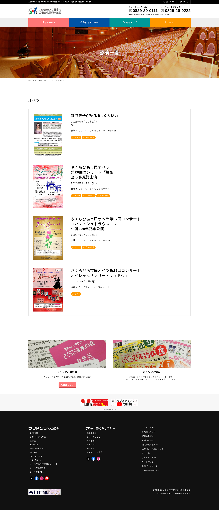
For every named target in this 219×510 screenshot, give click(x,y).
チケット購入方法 (38, 437)
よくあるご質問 (169, 2)
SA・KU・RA (36, 456)
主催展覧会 (92, 433)
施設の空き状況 (37, 448)
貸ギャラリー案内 (95, 452)
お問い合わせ (184, 2)
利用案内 (34, 445)
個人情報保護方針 (150, 445)
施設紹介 (34, 452)
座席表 (33, 441)
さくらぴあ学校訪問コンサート (44, 464)
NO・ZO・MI (36, 460)
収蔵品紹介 (92, 445)
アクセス (171, 22)
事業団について (149, 432)
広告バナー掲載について (153, 449)
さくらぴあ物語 (151, 371)
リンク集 (146, 453)
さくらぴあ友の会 (67, 371)
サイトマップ (148, 462)
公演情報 (34, 433)
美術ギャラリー (90, 22)
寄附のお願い (148, 436)
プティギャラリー (95, 437)
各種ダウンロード (150, 466)
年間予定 (91, 441)
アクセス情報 (148, 427)
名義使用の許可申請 (151, 470)
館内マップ (131, 22)
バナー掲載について (109, 409)
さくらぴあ (50, 22)
